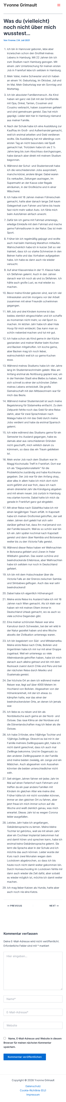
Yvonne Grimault (20, 5)
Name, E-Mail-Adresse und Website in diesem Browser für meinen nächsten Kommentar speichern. (33, 1042)
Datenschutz (33, 1086)
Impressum (33, 1094)
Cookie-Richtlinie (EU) (33, 1090)
